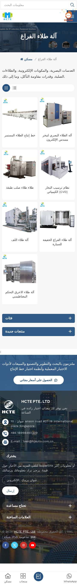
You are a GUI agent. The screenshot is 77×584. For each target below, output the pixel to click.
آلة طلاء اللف (19, 240)
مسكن (28, 59)
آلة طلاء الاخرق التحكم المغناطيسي (19, 294)
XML (70, 531)
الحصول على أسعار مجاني (36, 380)
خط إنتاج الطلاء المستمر (19, 135)
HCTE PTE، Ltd (35, 401)
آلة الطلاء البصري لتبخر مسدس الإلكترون (57, 137)
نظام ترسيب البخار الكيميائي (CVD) (57, 190)
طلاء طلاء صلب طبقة (20, 187)
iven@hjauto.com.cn (38, 441)
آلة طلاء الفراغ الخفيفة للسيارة (57, 242)
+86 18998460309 (24, 432)
